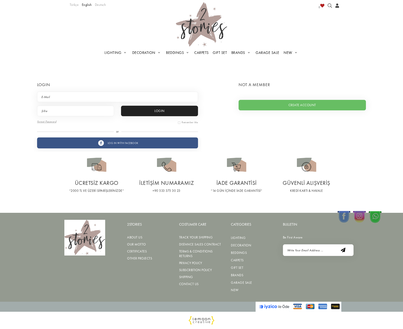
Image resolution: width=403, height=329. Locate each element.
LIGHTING (113, 52)
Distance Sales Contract (200, 244)
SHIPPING (186, 277)
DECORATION (144, 52)
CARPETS (201, 52)
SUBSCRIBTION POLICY (195, 270)
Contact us (189, 284)
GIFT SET (220, 52)
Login (159, 111)
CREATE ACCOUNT (302, 105)
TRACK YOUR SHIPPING (196, 237)
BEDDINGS (175, 52)
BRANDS (238, 52)
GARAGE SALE (267, 52)
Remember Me (190, 122)
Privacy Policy (190, 263)
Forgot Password (46, 121)
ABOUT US (134, 237)
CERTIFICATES (137, 251)
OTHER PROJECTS (139, 258)
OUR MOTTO (136, 244)
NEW (288, 52)
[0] (322, 6)
